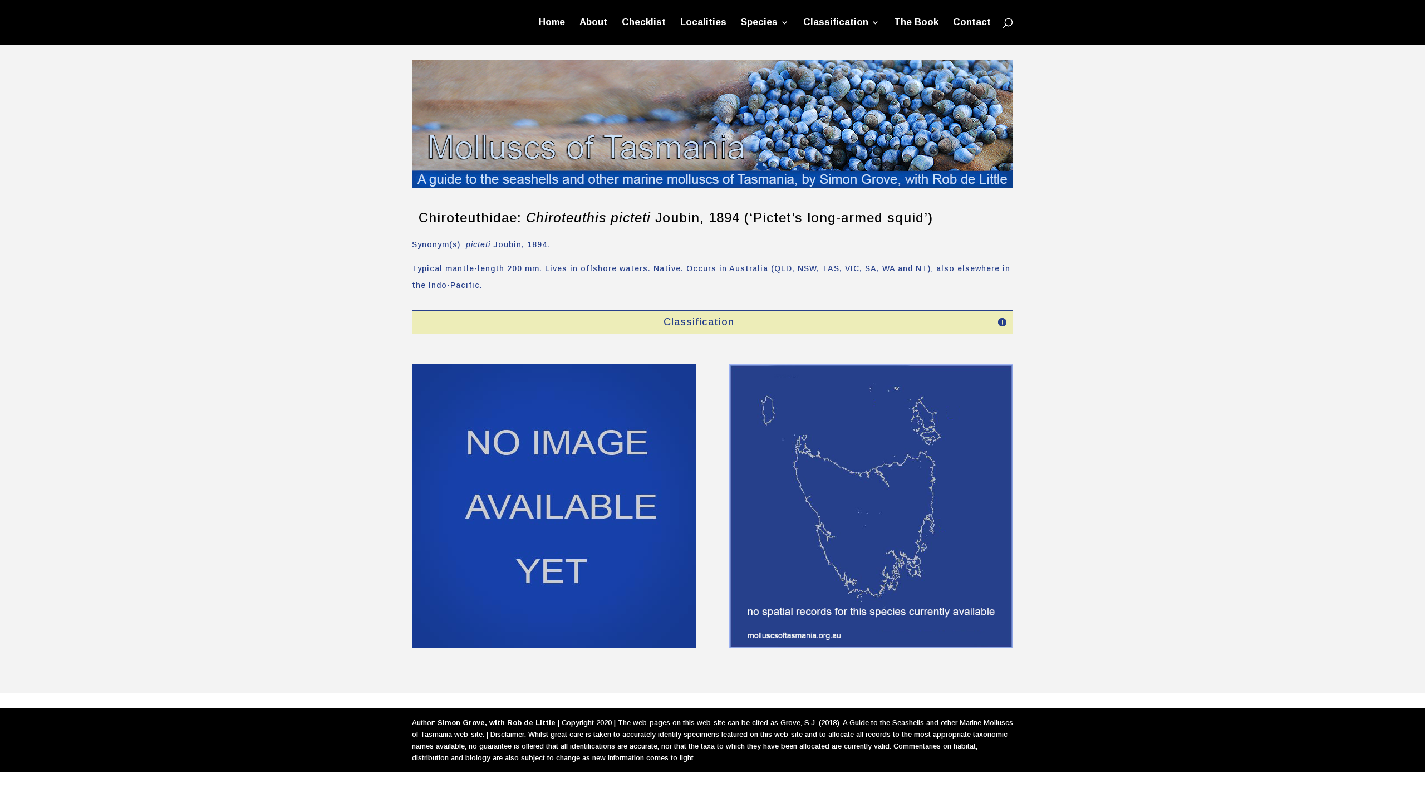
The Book (916, 22)
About (593, 22)
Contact (972, 22)
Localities (703, 22)
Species (759, 22)
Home (552, 22)
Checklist (644, 22)
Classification (835, 22)
